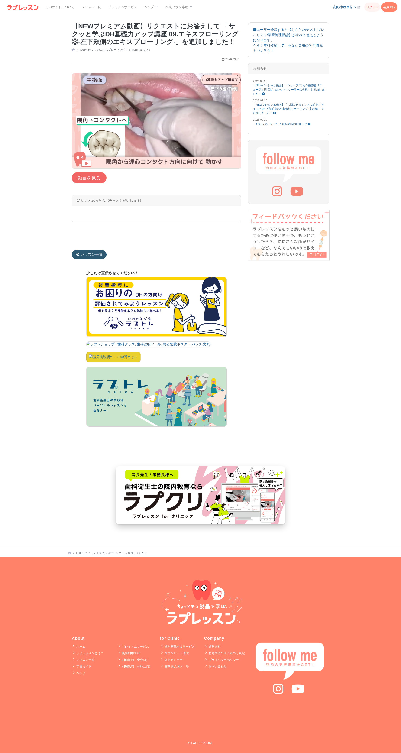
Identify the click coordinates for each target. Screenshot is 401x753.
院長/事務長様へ (345, 7)
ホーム (80, 646)
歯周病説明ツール (176, 666)
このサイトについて (59, 7)
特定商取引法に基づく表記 (226, 653)
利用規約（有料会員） (136, 666)
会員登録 (389, 7)
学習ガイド (83, 666)
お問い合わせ (217, 666)
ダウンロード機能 (176, 653)
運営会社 (214, 646)
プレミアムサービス (122, 7)
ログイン (372, 7)
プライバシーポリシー (223, 660)
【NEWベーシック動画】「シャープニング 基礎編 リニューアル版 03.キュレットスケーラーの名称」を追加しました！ (288, 89)
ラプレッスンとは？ (89, 653)
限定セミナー (173, 660)
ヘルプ (80, 673)
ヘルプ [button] (149, 7)
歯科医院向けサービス (179, 646)
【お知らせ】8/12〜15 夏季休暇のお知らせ (280, 124)
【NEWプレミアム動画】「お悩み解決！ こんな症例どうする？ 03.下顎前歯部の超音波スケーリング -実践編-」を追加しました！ (288, 109)
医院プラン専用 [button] (177, 7)
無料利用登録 (130, 653)
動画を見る (89, 177)
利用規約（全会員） (135, 660)
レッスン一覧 (91, 7)
